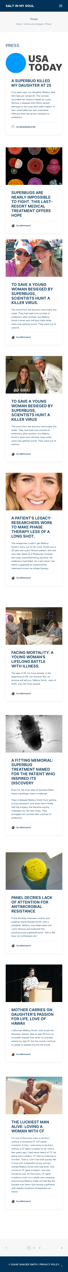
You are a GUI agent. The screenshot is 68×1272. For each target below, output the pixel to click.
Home (19, 24)
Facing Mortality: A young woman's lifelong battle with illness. (32, 659)
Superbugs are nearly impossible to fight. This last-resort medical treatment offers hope (32, 204)
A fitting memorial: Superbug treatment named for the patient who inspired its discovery (33, 771)
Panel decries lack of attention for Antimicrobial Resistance (31, 904)
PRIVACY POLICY (49, 1264)
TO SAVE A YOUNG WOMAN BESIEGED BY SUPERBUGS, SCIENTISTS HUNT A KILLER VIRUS (32, 410)
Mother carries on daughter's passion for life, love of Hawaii (32, 1017)
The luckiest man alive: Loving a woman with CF (30, 1126)
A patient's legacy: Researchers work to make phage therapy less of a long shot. (31, 527)
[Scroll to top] (62, 1265)
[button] (60, 6)
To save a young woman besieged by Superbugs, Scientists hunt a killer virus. (32, 293)
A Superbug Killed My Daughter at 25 (31, 83)
